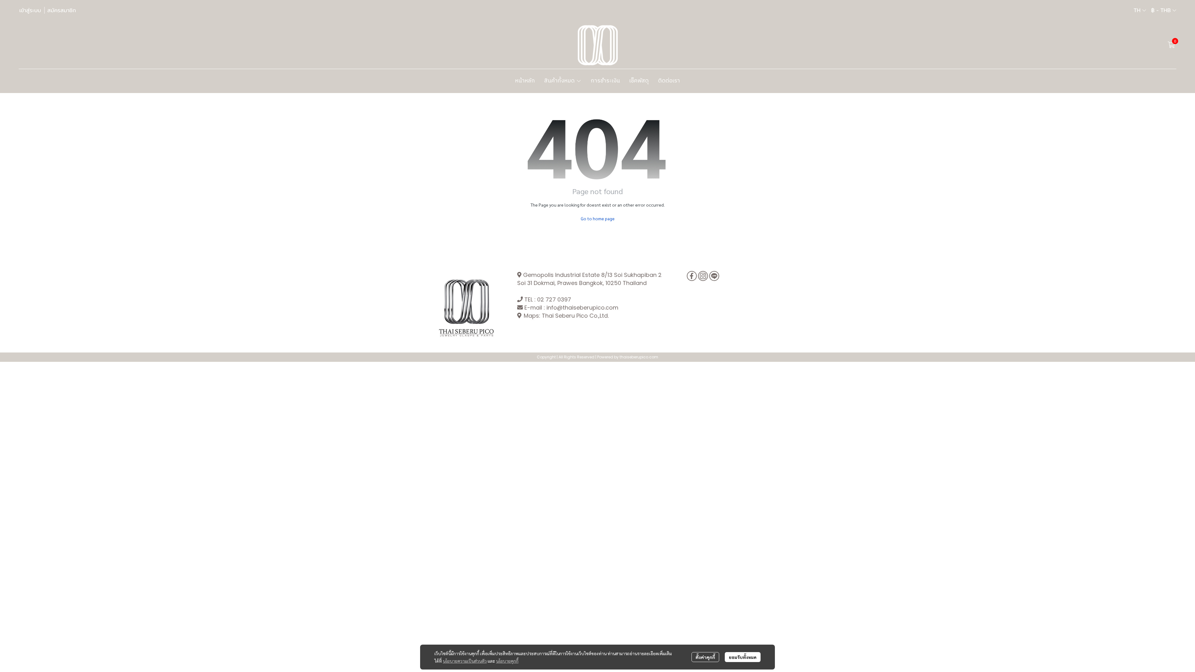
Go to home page (598, 218)
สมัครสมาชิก (61, 10)
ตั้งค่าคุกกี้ (705, 657)
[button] (1139, 10)
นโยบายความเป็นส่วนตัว (465, 661)
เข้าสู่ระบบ (30, 10)
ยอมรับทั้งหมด (743, 657)
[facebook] (692, 276)
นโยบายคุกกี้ (507, 661)
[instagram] (703, 276)
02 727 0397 (554, 299)
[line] (714, 276)
